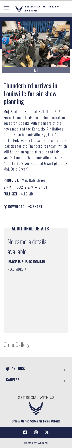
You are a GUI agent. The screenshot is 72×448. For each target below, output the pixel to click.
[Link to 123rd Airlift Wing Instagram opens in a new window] (36, 432)
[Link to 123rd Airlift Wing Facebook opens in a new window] (25, 432)
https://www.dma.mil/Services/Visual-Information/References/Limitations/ (32, 325)
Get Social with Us (36, 397)
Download (15, 206)
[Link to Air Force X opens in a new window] (47, 432)
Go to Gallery (16, 344)
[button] (6, 8)
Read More (16, 269)
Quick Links (15, 369)
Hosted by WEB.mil (36, 442)
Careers (12, 379)
